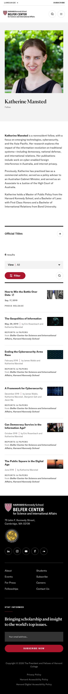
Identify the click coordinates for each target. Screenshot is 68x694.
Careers (41, 582)
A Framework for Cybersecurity (24, 388)
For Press (10, 582)
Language (10, 3)
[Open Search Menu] (52, 14)
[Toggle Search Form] (59, 275)
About (8, 570)
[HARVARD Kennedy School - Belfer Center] (19, 14)
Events (9, 576)
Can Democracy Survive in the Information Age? (23, 426)
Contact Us (42, 588)
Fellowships (11, 588)
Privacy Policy (34, 674)
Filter (17, 275)
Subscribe (59, 3)
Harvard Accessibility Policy (34, 679)
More (61, 14)
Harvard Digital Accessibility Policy (34, 684)
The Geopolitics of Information (23, 318)
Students (41, 570)
